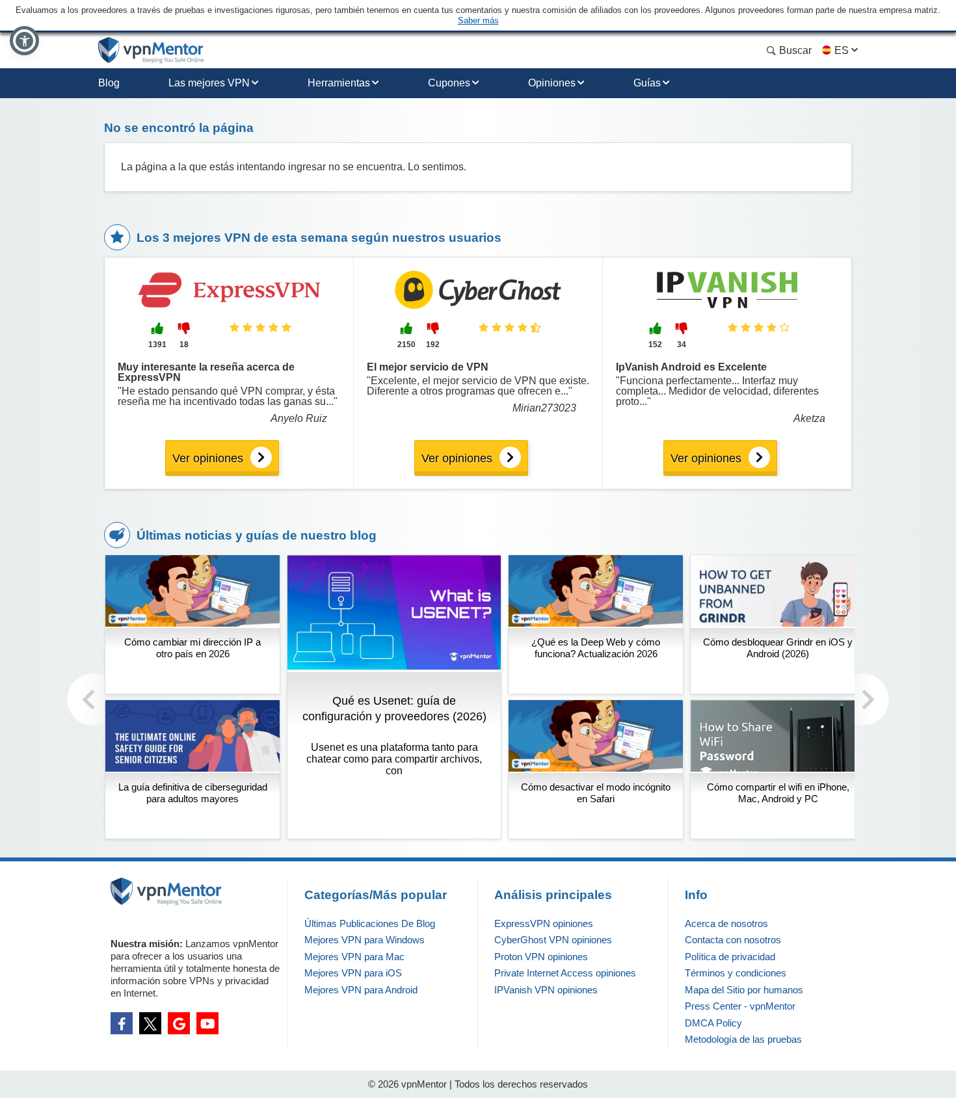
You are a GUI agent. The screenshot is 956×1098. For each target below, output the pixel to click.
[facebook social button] (122, 1023)
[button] (24, 40)
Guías (647, 82)
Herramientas (339, 82)
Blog (109, 82)
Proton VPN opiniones (541, 956)
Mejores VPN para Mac (354, 956)
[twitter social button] (150, 1023)
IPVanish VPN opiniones (546, 989)
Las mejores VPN (209, 82)
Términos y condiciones (735, 972)
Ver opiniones (207, 458)
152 (655, 344)
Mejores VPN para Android (361, 989)
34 (681, 344)
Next (863, 699)
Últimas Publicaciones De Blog (369, 923)
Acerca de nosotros (726, 923)
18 (184, 344)
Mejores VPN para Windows (364, 939)
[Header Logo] (151, 50)
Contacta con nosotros (733, 939)
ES (841, 50)
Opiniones (552, 82)
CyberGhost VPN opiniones (553, 939)
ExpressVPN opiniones (543, 923)
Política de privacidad (730, 956)
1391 (157, 344)
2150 (406, 344)
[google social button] (179, 1023)
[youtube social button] (207, 1023)
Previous (93, 699)
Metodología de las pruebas (743, 1039)
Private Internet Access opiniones (565, 972)
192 (433, 344)
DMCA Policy (713, 1022)
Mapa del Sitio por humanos (744, 989)
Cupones (449, 82)
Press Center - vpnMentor (740, 1006)
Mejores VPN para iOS (353, 972)
